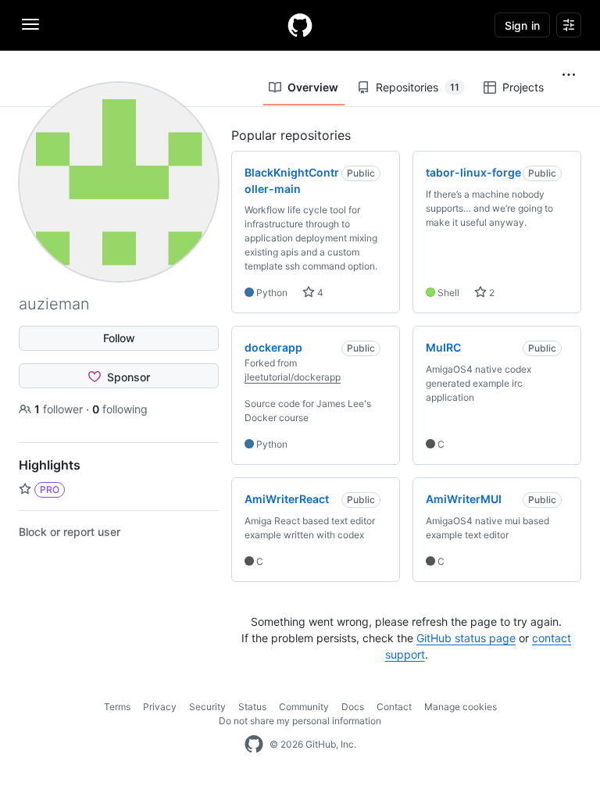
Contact (394, 706)
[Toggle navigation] (30, 24)
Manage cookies (460, 706)
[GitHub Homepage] (254, 744)
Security (207, 706)
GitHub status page (466, 638)
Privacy (160, 706)
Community (304, 706)
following (120, 409)
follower (60, 409)
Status (252, 706)
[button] (568, 75)
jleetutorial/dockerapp (293, 377)
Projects (523, 87)
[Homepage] (300, 25)
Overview (313, 87)
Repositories (417, 87)
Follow (119, 338)
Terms (117, 706)
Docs (352, 706)
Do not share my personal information (300, 721)
